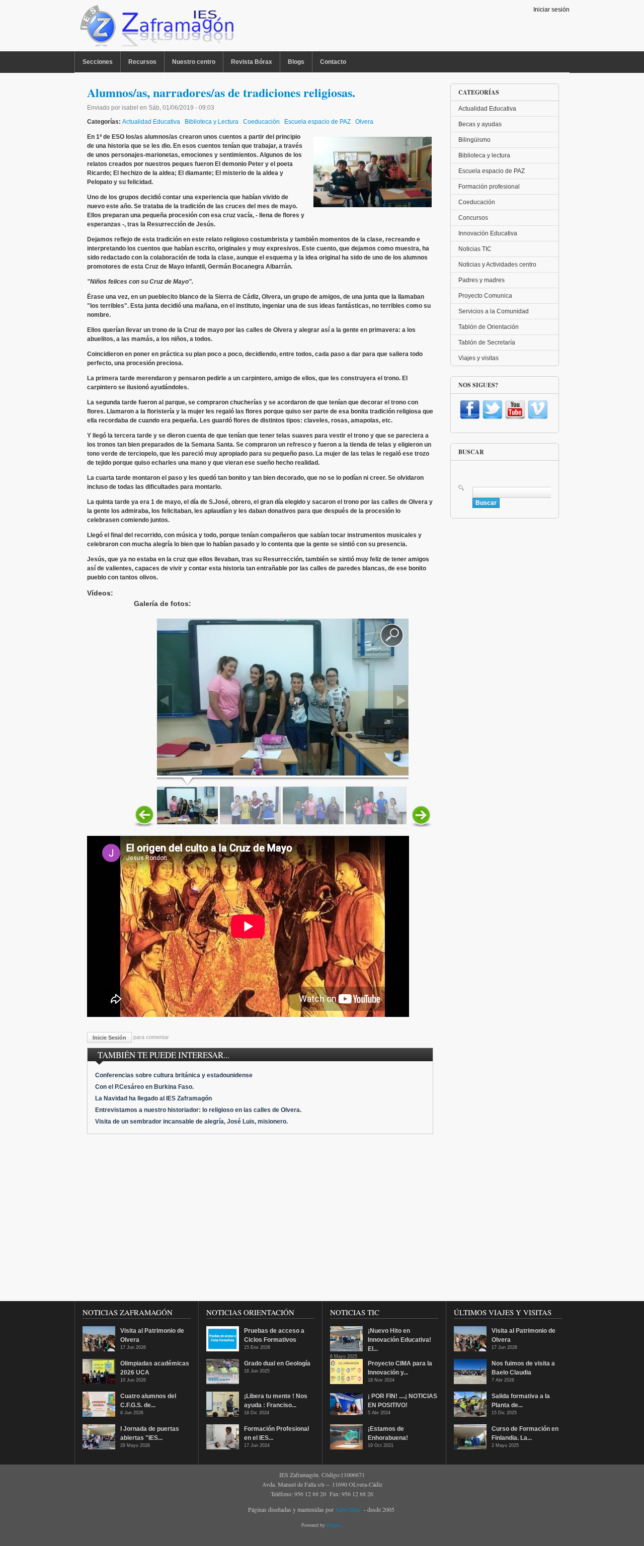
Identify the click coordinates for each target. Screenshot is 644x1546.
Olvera (364, 121)
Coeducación (261, 121)
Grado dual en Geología (277, 1363)
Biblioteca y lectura (484, 155)
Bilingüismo (474, 139)
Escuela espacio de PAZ (317, 121)
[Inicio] (155, 28)
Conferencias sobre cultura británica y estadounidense (174, 1075)
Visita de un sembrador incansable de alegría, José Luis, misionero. (191, 1121)
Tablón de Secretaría (486, 342)
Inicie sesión (109, 1038)
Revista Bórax (251, 61)
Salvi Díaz (348, 1509)
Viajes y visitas (478, 358)
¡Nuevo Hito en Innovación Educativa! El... (399, 1339)
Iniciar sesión (551, 9)
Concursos (473, 217)
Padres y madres (481, 280)
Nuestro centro (193, 61)
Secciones (98, 61)
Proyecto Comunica (485, 295)
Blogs (296, 61)
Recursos (142, 61)
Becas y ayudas (480, 124)
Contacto (333, 61)
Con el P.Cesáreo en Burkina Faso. (144, 1086)
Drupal (334, 1524)
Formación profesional (489, 186)
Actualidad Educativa (151, 121)
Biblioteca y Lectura (211, 121)
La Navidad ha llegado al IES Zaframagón (153, 1098)
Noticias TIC (475, 248)
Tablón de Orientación (488, 326)
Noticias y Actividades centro (497, 264)
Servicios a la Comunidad (493, 311)
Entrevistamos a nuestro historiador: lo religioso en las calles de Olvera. (198, 1109)
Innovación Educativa (487, 233)
